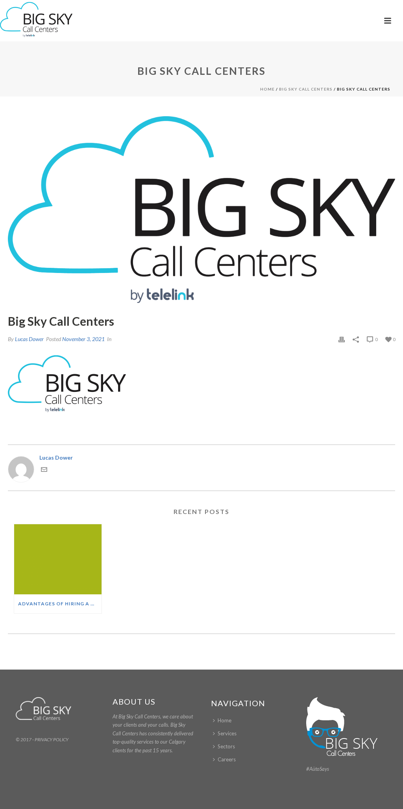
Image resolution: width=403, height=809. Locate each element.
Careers (227, 759)
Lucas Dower (29, 339)
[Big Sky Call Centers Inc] (36, 19)
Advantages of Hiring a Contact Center (60, 604)
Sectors (226, 746)
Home (267, 89)
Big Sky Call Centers (306, 89)
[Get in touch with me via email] (44, 470)
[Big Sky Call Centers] (201, 210)
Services (227, 733)
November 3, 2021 (83, 339)
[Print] (341, 338)
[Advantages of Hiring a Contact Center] (58, 559)
